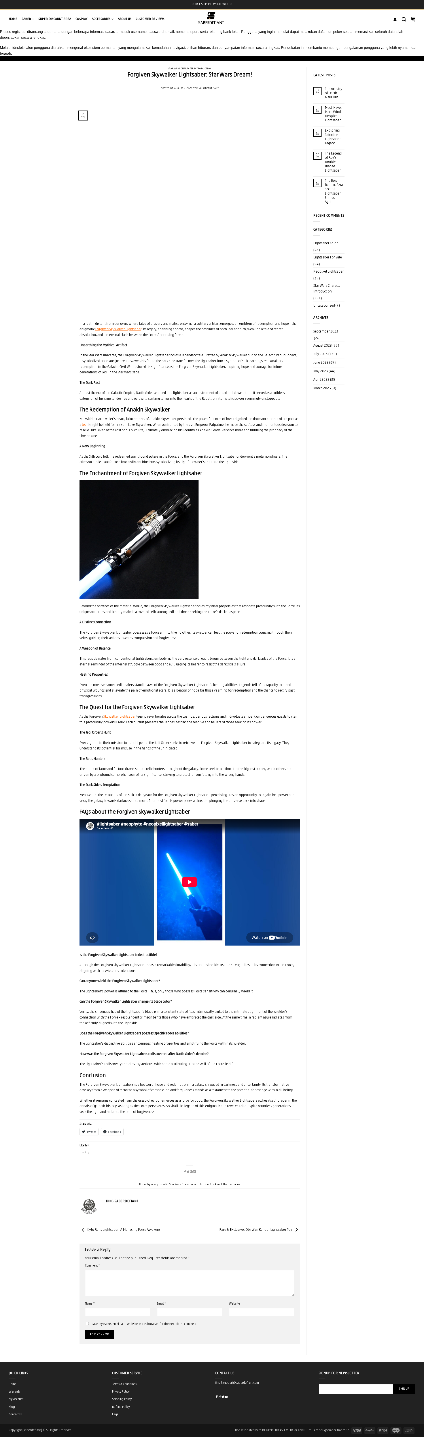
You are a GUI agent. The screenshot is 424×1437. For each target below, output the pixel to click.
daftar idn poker (330, 32)
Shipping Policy (122, 1399)
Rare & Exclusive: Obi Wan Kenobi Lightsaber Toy (256, 1230)
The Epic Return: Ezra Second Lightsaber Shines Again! (334, 191)
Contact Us (16, 1414)
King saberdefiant (207, 88)
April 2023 (321, 380)
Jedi (85, 425)
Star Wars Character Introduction (190, 68)
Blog (12, 1407)
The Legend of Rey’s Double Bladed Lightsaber (333, 162)
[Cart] (413, 19)
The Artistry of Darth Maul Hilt (333, 93)
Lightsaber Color (325, 243)
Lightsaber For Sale (327, 257)
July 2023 (320, 354)
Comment (92, 1265)
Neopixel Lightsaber (328, 271)
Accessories (101, 19)
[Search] (404, 19)
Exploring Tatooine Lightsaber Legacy (333, 137)
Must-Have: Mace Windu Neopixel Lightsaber (334, 114)
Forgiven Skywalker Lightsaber (118, 329)
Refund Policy (121, 1407)
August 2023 (322, 346)
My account (16, 1399)
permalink (234, 1184)
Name (90, 1303)
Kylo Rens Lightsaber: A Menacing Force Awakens (124, 1230)
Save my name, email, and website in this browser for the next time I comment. (144, 1324)
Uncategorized (324, 306)
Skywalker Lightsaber (119, 716)
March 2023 (322, 388)
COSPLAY (81, 19)
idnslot (17, 48)
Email (161, 1303)
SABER (26, 19)
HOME (13, 19)
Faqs (115, 1414)
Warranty (15, 1391)
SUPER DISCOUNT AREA (54, 19)
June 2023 (321, 363)
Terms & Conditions (124, 1384)
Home (13, 1384)
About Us (124, 19)
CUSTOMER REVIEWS (150, 19)
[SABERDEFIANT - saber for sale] (211, 18)
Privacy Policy (121, 1391)
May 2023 (320, 371)
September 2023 (325, 331)
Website (234, 1303)
